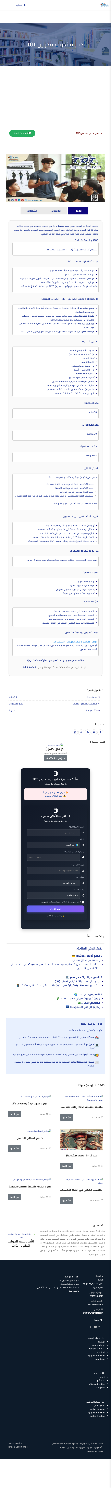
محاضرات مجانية (97, 1409)
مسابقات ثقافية (97, 1416)
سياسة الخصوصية (97, 1349)
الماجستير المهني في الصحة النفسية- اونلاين (78, 1190)
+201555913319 (95, 1296)
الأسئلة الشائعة (30, 667)
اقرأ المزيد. (93, 1254)
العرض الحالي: (91, 468)
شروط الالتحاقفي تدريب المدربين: (80, 516)
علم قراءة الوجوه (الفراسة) (81, 1155)
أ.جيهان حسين (55, 749)
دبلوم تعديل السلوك (69, 1284)
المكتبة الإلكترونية (96, 1356)
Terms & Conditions (17, 1447)
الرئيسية (101, 1342)
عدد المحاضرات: (90, 424)
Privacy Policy (15, 1443)
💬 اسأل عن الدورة (22, 133)
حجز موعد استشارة (55, 758)
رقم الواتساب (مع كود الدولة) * (73, 852)
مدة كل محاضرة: (89, 446)
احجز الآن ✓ (55, 909)
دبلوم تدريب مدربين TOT (68, 1281)
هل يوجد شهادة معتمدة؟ (84, 550)
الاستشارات (100, 1381)
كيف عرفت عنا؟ (78, 890)
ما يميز (95, 299)
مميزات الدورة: (90, 572)
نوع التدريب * (79, 877)
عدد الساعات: (91, 403)
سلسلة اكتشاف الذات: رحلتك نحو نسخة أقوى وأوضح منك (70, 1107)
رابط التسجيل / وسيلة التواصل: (82, 632)
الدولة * (81, 839)
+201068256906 (95, 1304)
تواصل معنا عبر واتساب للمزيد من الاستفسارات (75, 642)
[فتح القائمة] (5, 5)
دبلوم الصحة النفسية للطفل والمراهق (29, 1186)
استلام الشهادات (97, 1384)
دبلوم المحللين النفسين (29, 1138)
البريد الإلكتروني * (78, 865)
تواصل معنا (100, 1359)
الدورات (101, 1377)
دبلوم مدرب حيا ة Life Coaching (29, 1103)
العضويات (100, 1388)
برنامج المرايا (99, 1406)
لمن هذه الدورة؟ (91, 601)
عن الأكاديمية (98, 1345)
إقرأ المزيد (66, 1117)
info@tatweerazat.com (92, 1313)
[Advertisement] (55, 98)
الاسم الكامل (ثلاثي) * (76, 827)
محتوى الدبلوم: (90, 341)
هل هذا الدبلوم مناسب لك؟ (83, 261)
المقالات (101, 1352)
